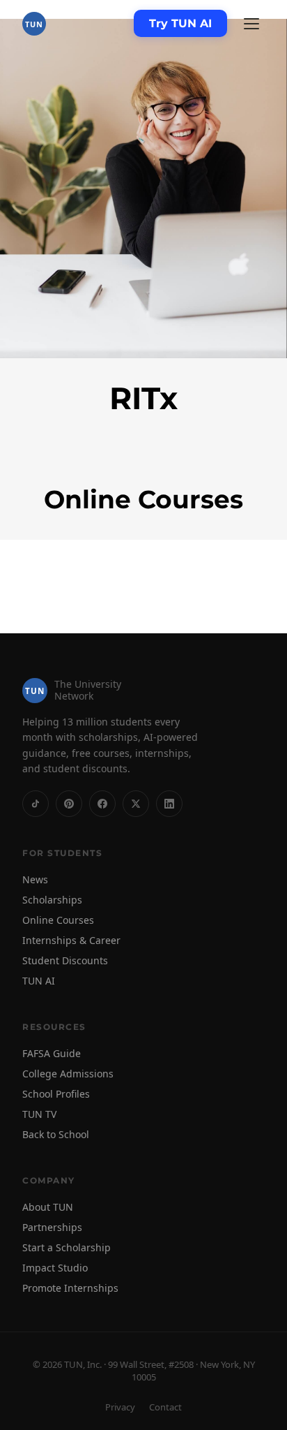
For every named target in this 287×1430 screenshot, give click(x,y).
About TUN (47, 1207)
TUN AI (38, 980)
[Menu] (251, 23)
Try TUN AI (180, 23)
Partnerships (52, 1227)
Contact (165, 1407)
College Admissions (68, 1073)
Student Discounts (65, 960)
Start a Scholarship (66, 1247)
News (35, 879)
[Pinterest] (69, 803)
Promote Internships (70, 1288)
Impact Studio (55, 1267)
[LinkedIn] (169, 803)
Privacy (120, 1407)
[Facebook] (102, 803)
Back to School (55, 1134)
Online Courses (58, 920)
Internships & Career (71, 940)
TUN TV (39, 1114)
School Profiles (56, 1093)
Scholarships (52, 899)
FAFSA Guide (51, 1053)
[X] (136, 803)
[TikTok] (35, 803)
